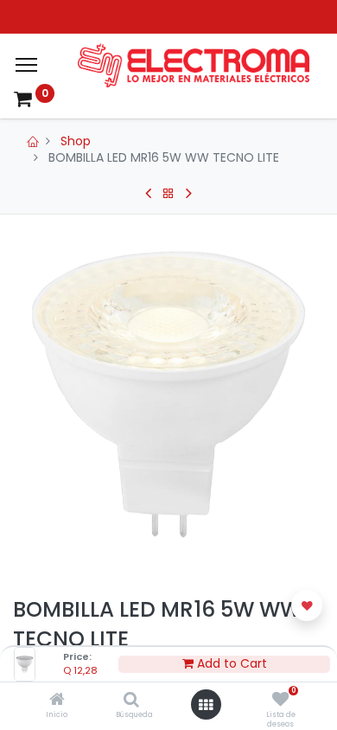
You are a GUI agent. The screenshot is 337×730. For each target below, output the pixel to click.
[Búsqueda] (131, 700)
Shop (75, 141)
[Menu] (26, 65)
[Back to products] (168, 194)
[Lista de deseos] (280, 700)
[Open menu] (206, 705)
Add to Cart (230, 664)
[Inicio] (57, 700)
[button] (306, 605)
